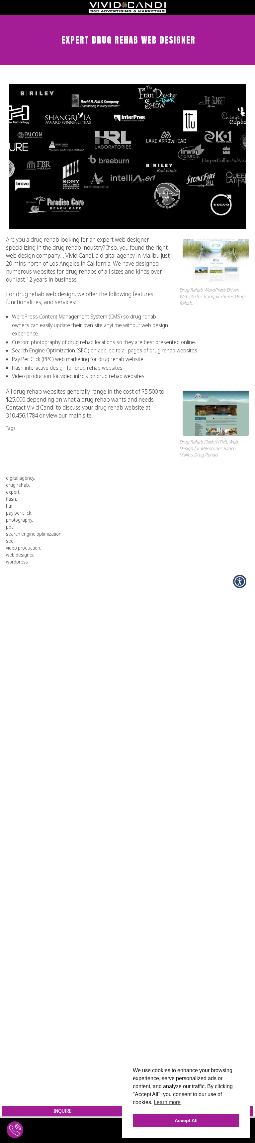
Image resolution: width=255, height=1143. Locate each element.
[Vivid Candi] (127, 11)
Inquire (62, 1111)
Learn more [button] (167, 1102)
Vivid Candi (40, 407)
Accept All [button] (186, 1120)
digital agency (20, 478)
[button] (240, 581)
